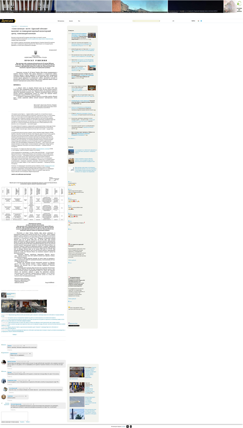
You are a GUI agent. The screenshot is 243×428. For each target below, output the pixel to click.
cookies (123, 426)
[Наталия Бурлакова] (5, 404)
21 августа (71, 83)
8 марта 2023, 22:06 (27, 404)
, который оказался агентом (85, 115)
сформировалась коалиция (43, 148)
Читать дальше (72, 260)
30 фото (12, 296)
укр (173, 20)
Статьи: (70, 147)
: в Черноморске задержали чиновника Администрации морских (82, 109)
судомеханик (13, 353)
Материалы (61, 21)
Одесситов (74, 60)
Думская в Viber (74, 323)
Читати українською (24, 26)
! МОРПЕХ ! (10, 396)
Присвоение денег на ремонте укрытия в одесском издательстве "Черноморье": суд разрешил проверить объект (9, 309)
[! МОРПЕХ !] (3, 399)
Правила (22, 422)
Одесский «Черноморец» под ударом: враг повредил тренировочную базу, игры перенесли (132, 12)
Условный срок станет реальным (80, 100)
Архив (71, 21)
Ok (127, 426)
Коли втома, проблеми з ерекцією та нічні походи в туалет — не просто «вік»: (82, 119)
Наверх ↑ (15, 334)
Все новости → (72, 138)
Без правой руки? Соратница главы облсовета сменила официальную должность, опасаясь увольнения (23, 309)
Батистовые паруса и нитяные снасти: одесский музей (79, 86)
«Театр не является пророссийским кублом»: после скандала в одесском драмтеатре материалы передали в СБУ (85, 160)
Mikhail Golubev (12, 361)
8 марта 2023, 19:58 (23, 388)
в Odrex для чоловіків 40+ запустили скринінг (83, 120)
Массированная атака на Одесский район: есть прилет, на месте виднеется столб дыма (90, 411)
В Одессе (74, 113)
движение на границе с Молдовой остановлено (81, 134)
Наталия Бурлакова (16, 404)
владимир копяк (12, 380)
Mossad (10, 372)
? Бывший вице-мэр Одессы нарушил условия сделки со (83, 102)
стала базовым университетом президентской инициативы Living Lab (82, 44)
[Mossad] (3, 371)
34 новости (9, 296)
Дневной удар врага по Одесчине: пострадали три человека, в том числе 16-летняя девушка (76, 12)
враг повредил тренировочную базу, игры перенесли (78, 69)
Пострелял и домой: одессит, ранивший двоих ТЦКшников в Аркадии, (83, 126)
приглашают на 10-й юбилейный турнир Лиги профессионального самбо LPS (83, 60)
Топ (79, 21)
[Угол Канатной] (5, 391)
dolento (10, 345)
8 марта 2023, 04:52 (22, 361)
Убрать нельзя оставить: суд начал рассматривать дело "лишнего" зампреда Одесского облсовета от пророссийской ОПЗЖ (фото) (29, 327)
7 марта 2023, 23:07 (17, 345)
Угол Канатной (13, 388)
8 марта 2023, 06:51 (17, 372)
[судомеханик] (5, 352)
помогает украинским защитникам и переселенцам (40, 39)
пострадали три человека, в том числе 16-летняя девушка (83, 49)
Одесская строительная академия (80, 42)
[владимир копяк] (3, 383)
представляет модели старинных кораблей (77, 89)
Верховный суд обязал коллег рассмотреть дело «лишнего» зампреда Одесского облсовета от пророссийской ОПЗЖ (32, 315)
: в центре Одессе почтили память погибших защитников (80, 38)
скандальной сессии (49, 166)
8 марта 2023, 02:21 (23, 353)
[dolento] (3, 344)
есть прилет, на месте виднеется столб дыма (83, 55)
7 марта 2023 (14, 26)
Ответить (9, 350)
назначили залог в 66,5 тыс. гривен (84, 96)
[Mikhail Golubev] (3, 364)
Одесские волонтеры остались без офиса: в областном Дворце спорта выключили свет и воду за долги (34, 322)
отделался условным (88, 127)
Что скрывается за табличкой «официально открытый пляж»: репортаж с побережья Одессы (86, 151)
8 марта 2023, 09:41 (22, 380)
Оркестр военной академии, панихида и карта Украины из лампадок (79, 35)
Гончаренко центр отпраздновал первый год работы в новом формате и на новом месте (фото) (31, 317)
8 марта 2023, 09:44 (19, 396)
